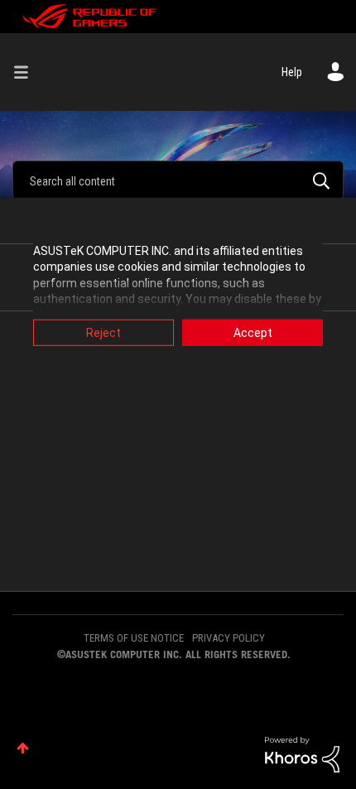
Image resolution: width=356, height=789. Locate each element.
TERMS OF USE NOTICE (134, 638)
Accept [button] (252, 332)
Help (291, 72)
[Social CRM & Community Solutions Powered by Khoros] (302, 753)
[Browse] (27, 72)
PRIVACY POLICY (228, 638)
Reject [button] (103, 332)
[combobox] (178, 180)
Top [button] (23, 748)
